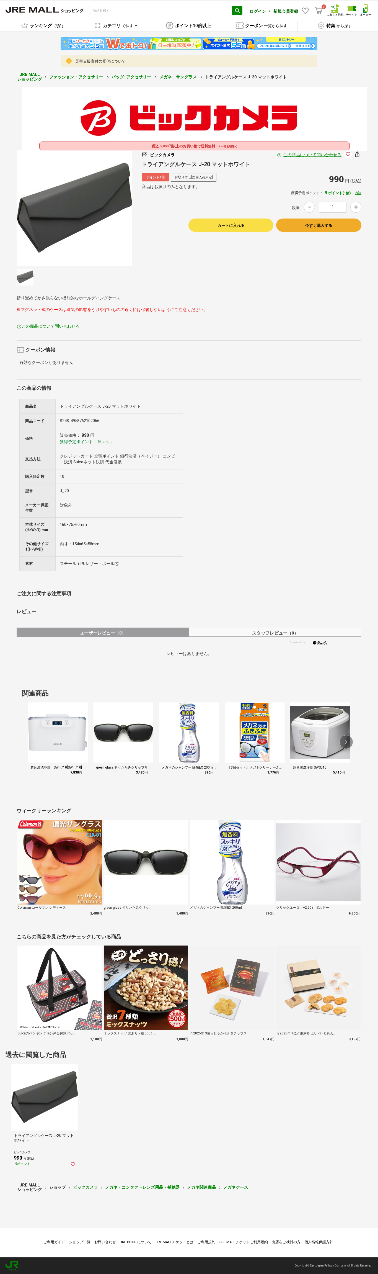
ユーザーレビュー (103, 633)
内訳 (358, 193)
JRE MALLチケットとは (174, 1242)
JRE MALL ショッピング (29, 77)
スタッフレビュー (275, 633)
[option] (74, 208)
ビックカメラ (85, 1187)
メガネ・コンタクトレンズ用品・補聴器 (142, 1187)
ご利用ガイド (54, 1242)
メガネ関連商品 (201, 1187)
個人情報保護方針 (318, 1242)
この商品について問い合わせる (312, 154)
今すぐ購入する (318, 225)
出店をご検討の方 (286, 1242)
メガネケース (235, 1187)
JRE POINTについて (136, 1242)
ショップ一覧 (79, 1242)
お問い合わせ (105, 1242)
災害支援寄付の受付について (100, 61)
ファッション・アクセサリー (76, 77)
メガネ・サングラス (178, 77)
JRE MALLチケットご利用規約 (243, 1242)
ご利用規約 (206, 1242)
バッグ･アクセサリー (132, 77)
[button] (346, 742)
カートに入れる (231, 225)
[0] (319, 10)
